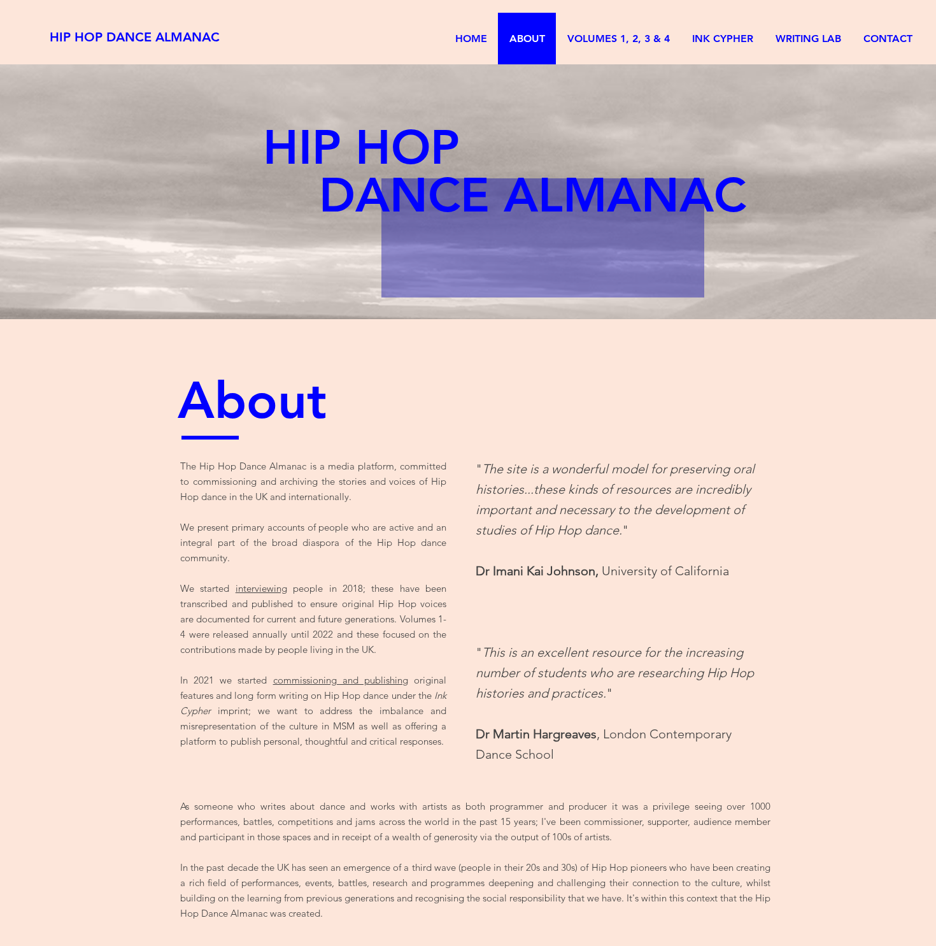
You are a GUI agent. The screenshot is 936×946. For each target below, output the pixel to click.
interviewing (261, 588)
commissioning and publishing (340, 680)
